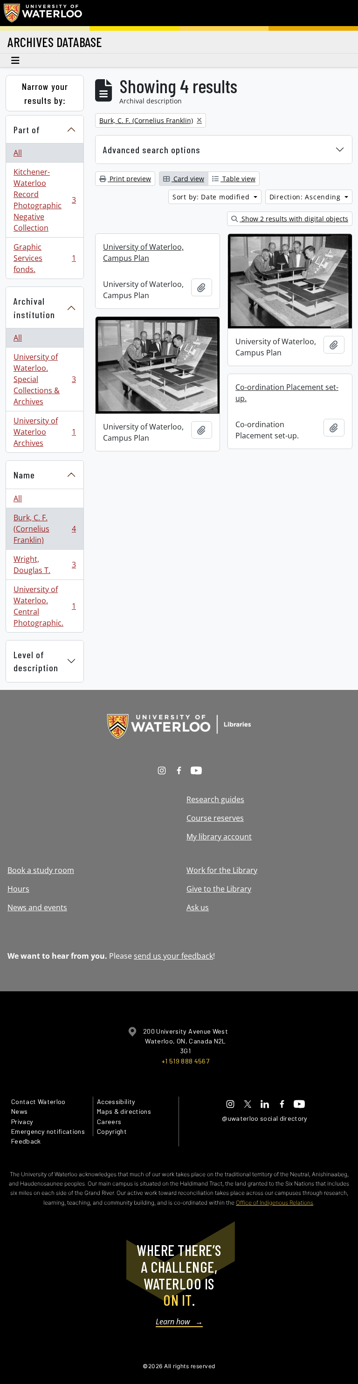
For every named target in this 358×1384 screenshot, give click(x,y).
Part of (27, 129)
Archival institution (34, 307)
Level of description (36, 661)
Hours (18, 889)
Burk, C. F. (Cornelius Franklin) (44, 528)
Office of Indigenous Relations (274, 1202)
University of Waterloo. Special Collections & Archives (44, 379)
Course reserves (215, 818)
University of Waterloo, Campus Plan (143, 252)
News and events (37, 907)
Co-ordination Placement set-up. (286, 392)
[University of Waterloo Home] (43, 13)
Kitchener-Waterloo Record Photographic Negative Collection (44, 200)
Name (24, 474)
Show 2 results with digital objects (294, 218)
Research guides (215, 799)
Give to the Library (218, 889)
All (18, 153)
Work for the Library (221, 870)
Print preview (129, 178)
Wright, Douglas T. (44, 564)
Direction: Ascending (306, 196)
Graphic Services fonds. (44, 258)
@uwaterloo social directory (265, 1118)
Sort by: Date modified (212, 196)
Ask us (197, 907)
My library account (219, 837)
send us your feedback (173, 956)
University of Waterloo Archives (44, 432)
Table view (237, 178)
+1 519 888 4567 (185, 1061)
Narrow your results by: (45, 93)
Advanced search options (151, 149)
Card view (188, 178)
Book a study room (40, 870)
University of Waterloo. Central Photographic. (44, 606)
